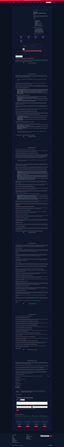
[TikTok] (51, 445)
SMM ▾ (23, 2)
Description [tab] (17, 54)
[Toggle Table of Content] (21, 56)
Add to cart (19, 426)
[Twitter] (49, 445)
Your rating (18, 399)
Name (17, 405)
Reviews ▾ (29, 2)
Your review (18, 401)
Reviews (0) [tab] (26, 54)
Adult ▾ (41, 2)
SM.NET (11, 2)
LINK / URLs (24, 46)
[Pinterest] (50, 445)
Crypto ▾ (34, 2)
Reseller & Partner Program (15, 442)
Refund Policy (14, 441)
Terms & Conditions (14, 440)
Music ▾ (26, 2)
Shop (21, 2)
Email (33, 405)
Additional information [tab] (22, 54)
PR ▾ (31, 2)
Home (19, 2)
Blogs (13, 436)
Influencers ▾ (37, 2)
